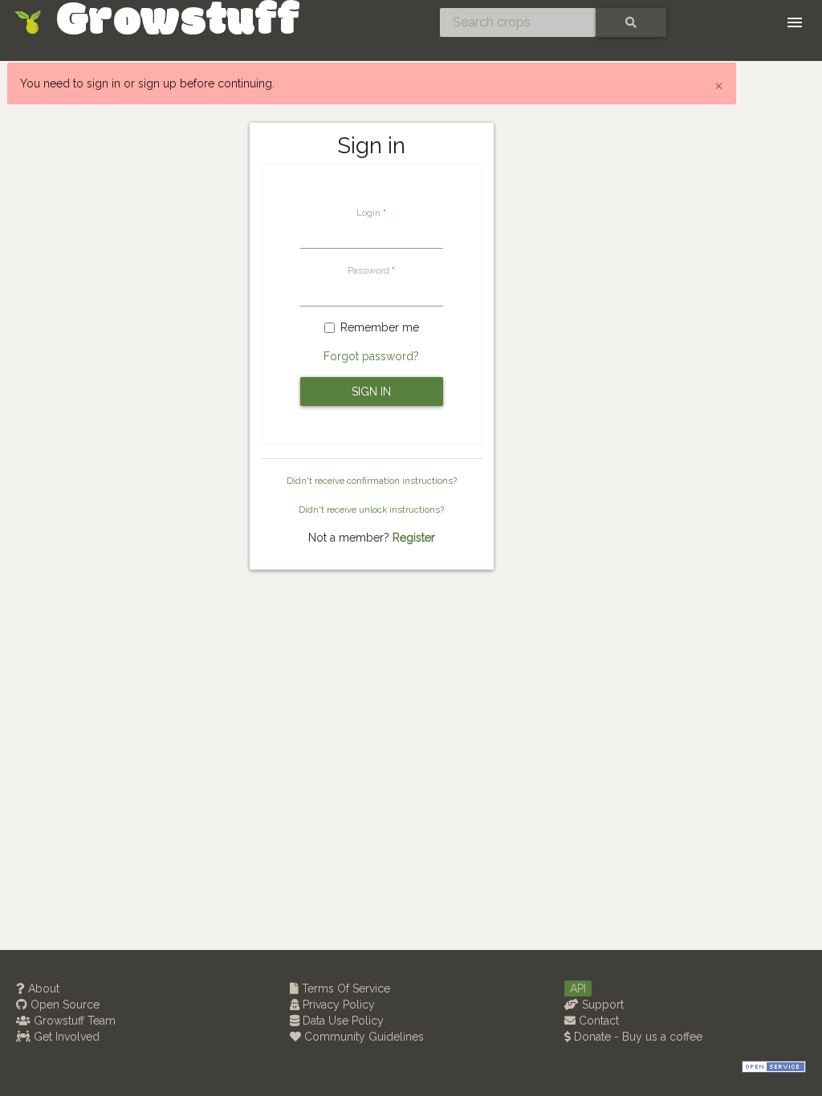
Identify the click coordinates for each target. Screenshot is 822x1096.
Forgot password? (371, 356)
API (578, 988)
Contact (597, 1020)
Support (601, 1004)
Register (414, 537)
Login (368, 212)
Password (368, 270)
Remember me (379, 327)
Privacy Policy (337, 1004)
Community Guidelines (362, 1036)
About (42, 988)
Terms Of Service (344, 988)
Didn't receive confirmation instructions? (372, 480)
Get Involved (65, 1036)
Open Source (63, 1004)
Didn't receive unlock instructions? (371, 509)
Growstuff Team (73, 1020)
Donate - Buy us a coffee (636, 1036)
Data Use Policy (341, 1020)
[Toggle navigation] (794, 22)
